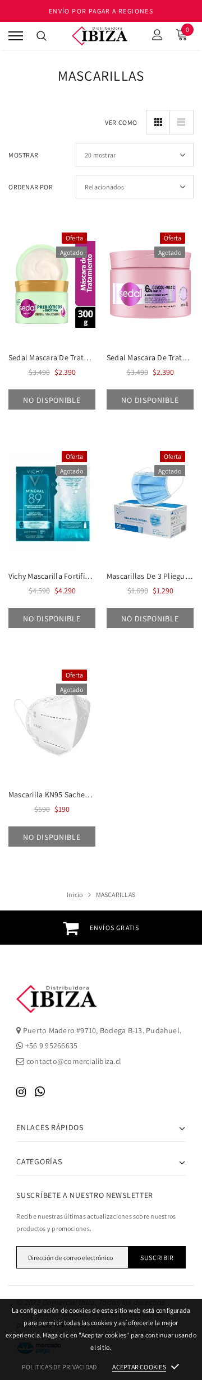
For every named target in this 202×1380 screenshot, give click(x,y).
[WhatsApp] (40, 1091)
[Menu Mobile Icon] (15, 36)
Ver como (121, 122)
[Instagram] (21, 1091)
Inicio (74, 894)
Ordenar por (30, 187)
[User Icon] (157, 36)
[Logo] (100, 36)
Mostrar (23, 155)
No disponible (51, 400)
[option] (101, 927)
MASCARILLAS (116, 894)
